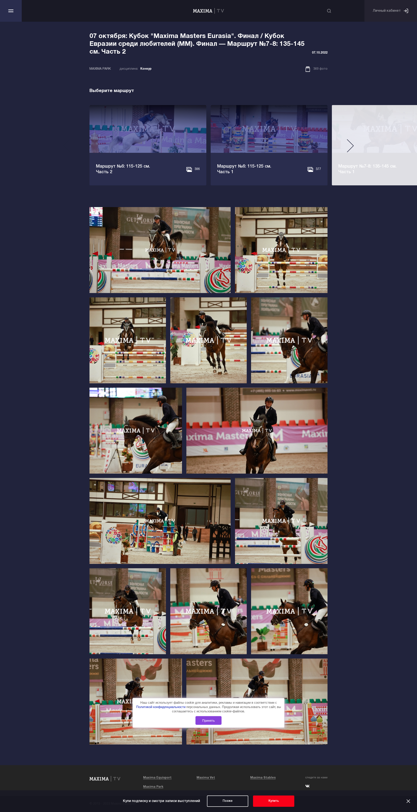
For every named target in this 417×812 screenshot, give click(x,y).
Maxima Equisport (157, 777)
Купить (273, 801)
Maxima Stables (263, 777)
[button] (66, 147)
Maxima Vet (206, 777)
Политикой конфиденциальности (161, 707)
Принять (208, 720)
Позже (228, 801)
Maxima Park (153, 787)
